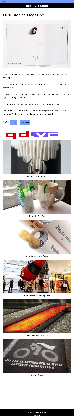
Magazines (25, 122)
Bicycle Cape (37, 375)
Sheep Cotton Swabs (37, 176)
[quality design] (32, 138)
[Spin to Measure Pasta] (37, 253)
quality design (37, 6)
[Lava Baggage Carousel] (37, 332)
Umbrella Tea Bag (37, 216)
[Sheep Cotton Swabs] (37, 173)
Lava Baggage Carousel (37, 335)
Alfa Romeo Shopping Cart (37, 295)
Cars (14, 122)
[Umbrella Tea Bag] (37, 213)
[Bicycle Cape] (37, 372)
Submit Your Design (37, 412)
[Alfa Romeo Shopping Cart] (37, 292)
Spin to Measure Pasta (37, 255)
